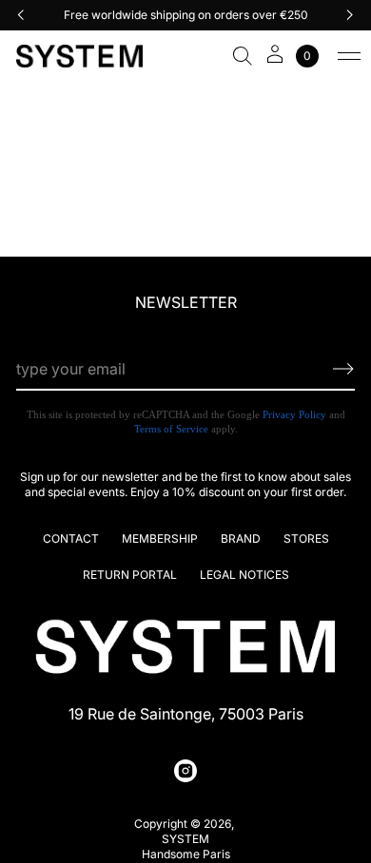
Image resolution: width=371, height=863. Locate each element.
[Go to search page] (243, 56)
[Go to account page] (275, 60)
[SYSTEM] (79, 56)
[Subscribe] (343, 368)
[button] (243, 56)
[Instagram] (185, 771)
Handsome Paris (186, 854)
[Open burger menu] (349, 56)
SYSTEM (185, 839)
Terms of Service (171, 428)
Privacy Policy (294, 414)
